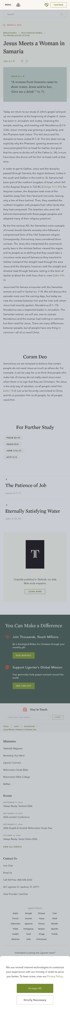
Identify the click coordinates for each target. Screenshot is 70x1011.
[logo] (18, 5)
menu (8, 5)
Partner (58, 5)
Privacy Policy (55, 976)
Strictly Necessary (35, 1000)
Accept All (35, 988)
